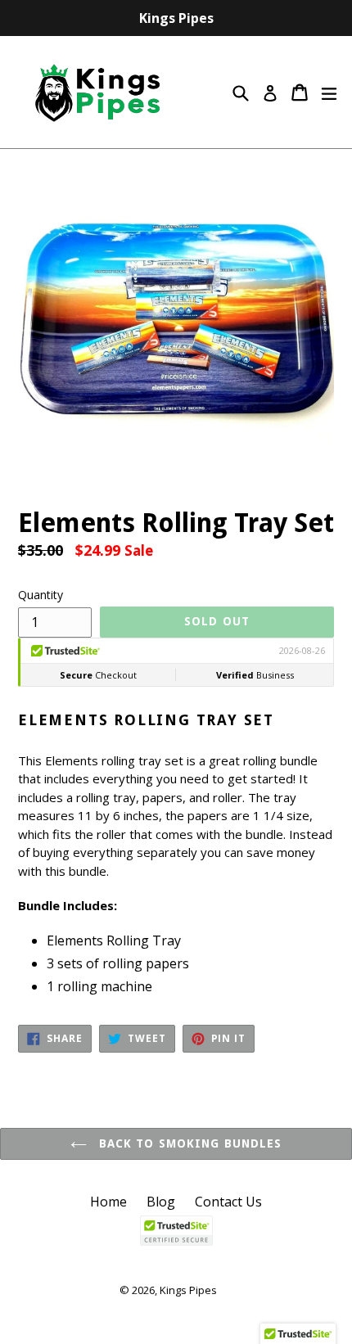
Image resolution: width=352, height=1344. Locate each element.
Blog (161, 1202)
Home (108, 1202)
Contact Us (228, 1202)
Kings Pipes (188, 1290)
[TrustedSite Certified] (176, 1230)
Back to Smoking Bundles (188, 1143)
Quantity (40, 594)
